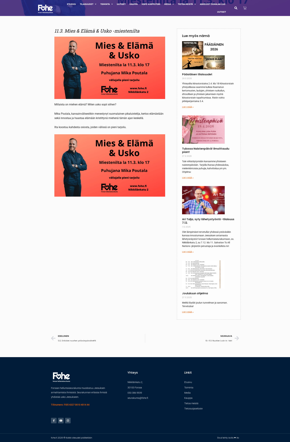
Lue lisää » (188, 107)
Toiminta (105, 4)
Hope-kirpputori (151, 4)
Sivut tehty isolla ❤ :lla (228, 437)
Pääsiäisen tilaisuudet (197, 74)
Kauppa (134, 4)
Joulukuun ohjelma (195, 293)
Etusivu (71, 4)
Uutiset (121, 4)
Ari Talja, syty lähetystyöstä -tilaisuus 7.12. (208, 221)
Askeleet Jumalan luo (212, 4)
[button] (236, 8)
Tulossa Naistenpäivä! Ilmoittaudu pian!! (205, 150)
